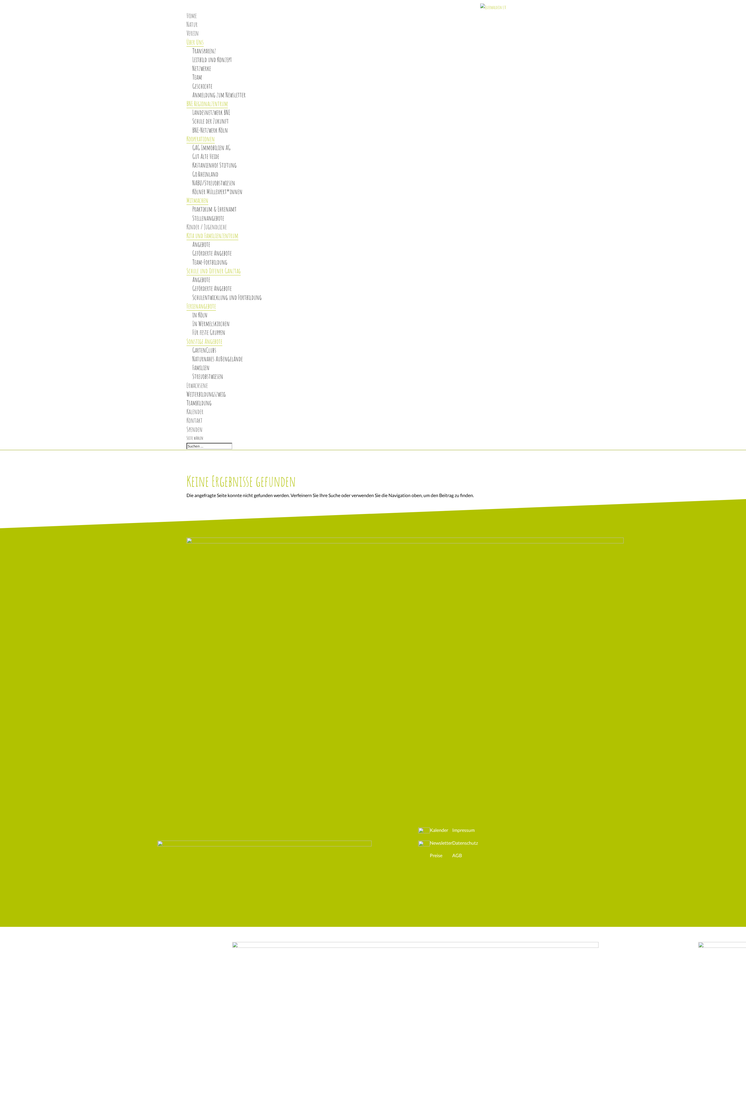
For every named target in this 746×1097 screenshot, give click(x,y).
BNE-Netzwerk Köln (210, 130)
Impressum (463, 830)
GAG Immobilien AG (211, 147)
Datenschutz (465, 843)
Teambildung (199, 403)
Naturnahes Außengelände (217, 359)
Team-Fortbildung (209, 262)
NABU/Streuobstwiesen (213, 183)
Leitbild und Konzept (212, 59)
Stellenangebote (208, 218)
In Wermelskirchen (211, 323)
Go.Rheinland (205, 174)
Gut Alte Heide (205, 156)
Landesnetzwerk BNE (211, 112)
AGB (457, 855)
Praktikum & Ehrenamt (214, 209)
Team (197, 77)
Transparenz (204, 51)
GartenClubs (204, 350)
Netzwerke (201, 68)
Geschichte (202, 86)
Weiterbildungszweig (206, 394)
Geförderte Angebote (212, 253)
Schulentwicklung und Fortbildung (227, 297)
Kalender (439, 830)
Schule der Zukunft (210, 121)
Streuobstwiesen (207, 376)
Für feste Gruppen (208, 332)
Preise (436, 855)
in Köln (199, 315)
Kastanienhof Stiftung (214, 165)
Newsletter (441, 843)
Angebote (201, 244)
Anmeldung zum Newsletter (219, 95)
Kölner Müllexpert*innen (217, 191)
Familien (201, 367)
